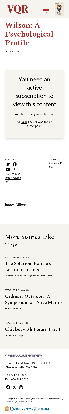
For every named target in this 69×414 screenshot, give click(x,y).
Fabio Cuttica (46, 276)
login (24, 122)
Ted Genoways (15, 309)
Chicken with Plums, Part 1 (32, 329)
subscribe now (44, 114)
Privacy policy (25, 402)
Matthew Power (15, 276)
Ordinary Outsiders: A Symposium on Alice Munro (33, 299)
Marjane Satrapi (15, 336)
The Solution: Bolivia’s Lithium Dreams (28, 266)
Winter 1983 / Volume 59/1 (13, 178)
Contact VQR (11, 402)
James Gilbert (14, 52)
